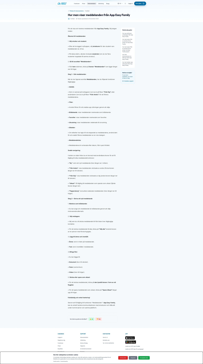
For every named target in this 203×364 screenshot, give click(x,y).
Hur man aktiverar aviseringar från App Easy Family (127, 35)
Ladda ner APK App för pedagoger (134, 349)
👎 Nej (98, 319)
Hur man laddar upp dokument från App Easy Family (127, 63)
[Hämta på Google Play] (130, 342)
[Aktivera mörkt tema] (125, 3)
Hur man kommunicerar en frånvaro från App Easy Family (127, 57)
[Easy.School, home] (62, 3)
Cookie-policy (56, 361)
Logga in (130, 3)
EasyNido (60, 348)
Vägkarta (82, 346)
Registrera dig (61, 340)
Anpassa (133, 357)
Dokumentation (92, 3)
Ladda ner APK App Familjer (132, 346)
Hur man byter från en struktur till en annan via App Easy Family (127, 42)
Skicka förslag (84, 343)
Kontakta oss (106, 340)
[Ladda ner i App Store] (130, 337)
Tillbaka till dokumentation (76, 11)
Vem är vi (105, 337)
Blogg (107, 3)
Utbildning (101, 3)
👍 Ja (91, 319)
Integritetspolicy (64, 361)
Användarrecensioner (85, 348)
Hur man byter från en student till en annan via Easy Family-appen (127, 49)
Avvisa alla (123, 357)
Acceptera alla (144, 357)
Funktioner (77, 3)
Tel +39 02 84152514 (108, 343)
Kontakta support (128, 81)
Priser (83, 3)
